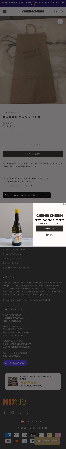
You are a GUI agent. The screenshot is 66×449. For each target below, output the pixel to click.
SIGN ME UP (49, 228)
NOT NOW (49, 235)
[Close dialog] (64, 204)
